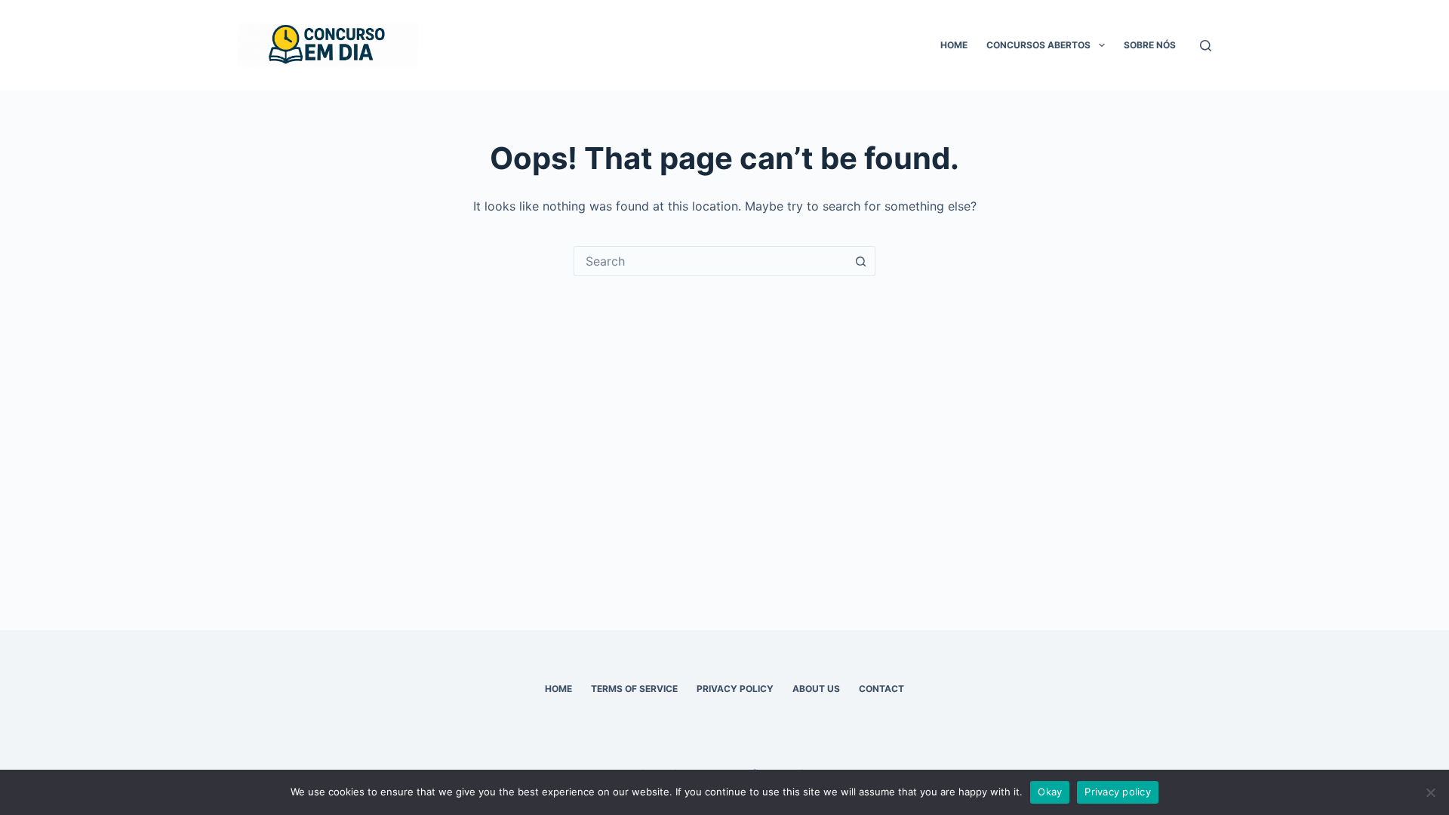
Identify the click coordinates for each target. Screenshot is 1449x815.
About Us (816, 688)
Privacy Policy (735, 688)
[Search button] (860, 261)
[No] (1430, 792)
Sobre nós (1150, 45)
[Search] (1205, 45)
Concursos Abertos (1038, 45)
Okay (1050, 792)
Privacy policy (1117, 792)
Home (954, 45)
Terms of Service (634, 688)
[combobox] (710, 261)
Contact (881, 688)
